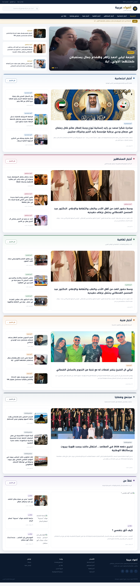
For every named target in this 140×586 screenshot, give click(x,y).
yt (122, 571)
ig (126, 571)
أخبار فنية (85, 16)
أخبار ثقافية (96, 16)
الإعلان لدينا (5, 2)
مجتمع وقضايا (74, 16)
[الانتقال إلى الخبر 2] (55, 67)
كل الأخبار (11, 80)
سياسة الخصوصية (57, 572)
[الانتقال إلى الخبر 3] (53, 67)
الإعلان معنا (28, 565)
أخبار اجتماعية (122, 16)
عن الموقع (13, 2)
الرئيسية (133, 16)
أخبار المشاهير (109, 16)
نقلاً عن (63, 16)
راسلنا (29, 562)
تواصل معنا (20, 2)
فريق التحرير (59, 568)
